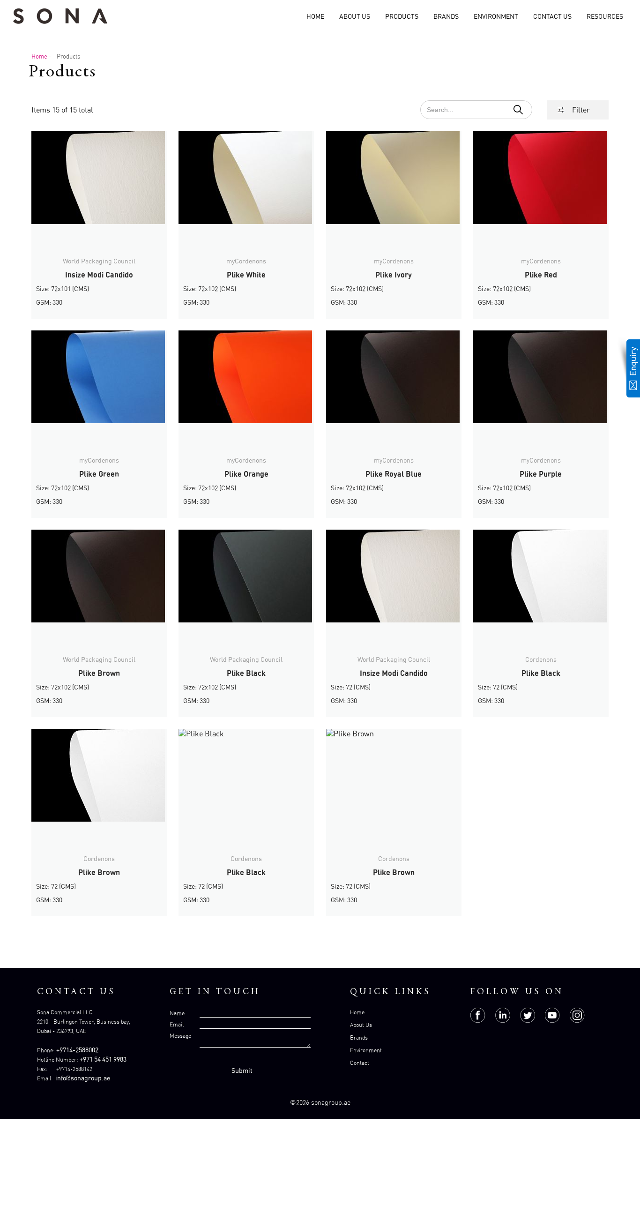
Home (315, 16)
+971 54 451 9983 (103, 1059)
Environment (496, 16)
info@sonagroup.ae (82, 1078)
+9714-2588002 (77, 1050)
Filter (581, 109)
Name (177, 1013)
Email (177, 1024)
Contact (359, 1062)
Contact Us (552, 16)
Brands (446, 16)
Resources (605, 16)
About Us (354, 16)
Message (180, 1035)
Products (401, 16)
